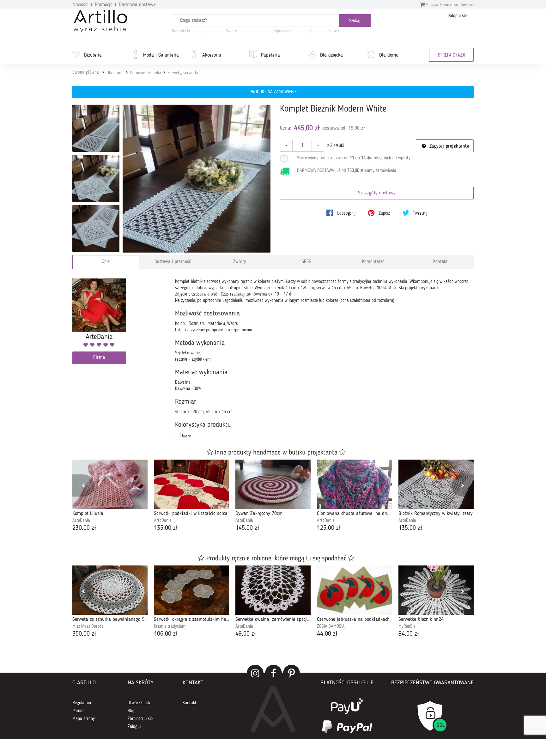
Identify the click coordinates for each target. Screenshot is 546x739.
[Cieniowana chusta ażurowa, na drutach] (354, 484)
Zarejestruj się (140, 719)
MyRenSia (407, 626)
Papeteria (270, 55)
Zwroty (239, 262)
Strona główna (85, 72)
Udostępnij (345, 213)
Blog (132, 711)
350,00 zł (84, 634)
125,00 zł (329, 528)
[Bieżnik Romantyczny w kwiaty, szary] (436, 484)
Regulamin (81, 703)
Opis (106, 262)
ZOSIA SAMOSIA (331, 626)
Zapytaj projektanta (448, 146)
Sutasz (334, 31)
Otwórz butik (139, 703)
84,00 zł (408, 634)
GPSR (306, 262)
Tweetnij (419, 213)
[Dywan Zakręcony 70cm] (273, 484)
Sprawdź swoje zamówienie (449, 5)
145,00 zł (247, 528)
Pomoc (78, 711)
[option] (110, 496)
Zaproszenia (282, 31)
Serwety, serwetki (182, 73)
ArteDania (81, 520)
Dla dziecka (331, 55)
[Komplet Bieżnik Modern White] (197, 179)
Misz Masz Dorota (88, 626)
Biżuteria (93, 55)
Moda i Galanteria (161, 55)
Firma (99, 357)
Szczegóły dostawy (377, 193)
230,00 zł (84, 528)
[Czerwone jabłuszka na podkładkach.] (354, 590)
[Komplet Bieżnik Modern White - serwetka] (95, 178)
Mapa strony (83, 719)
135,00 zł (166, 528)
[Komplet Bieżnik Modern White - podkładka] (95, 228)
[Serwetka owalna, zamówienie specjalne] (273, 590)
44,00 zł (327, 634)
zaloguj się (457, 16)
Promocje (103, 4)
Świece (231, 31)
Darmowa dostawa (137, 4)
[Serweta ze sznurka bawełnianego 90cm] (110, 590)
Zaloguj (134, 726)
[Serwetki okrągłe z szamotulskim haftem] (191, 590)
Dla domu (388, 55)
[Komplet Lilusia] (110, 484)
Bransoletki (181, 31)
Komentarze (373, 262)
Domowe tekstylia (145, 73)
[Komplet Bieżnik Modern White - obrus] (95, 128)
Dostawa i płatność (173, 262)
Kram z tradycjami (170, 626)
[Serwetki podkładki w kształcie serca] (191, 484)
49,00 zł (245, 634)
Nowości (80, 4)
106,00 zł (166, 634)
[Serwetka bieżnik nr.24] (436, 590)
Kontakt (440, 262)
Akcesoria (211, 55)
